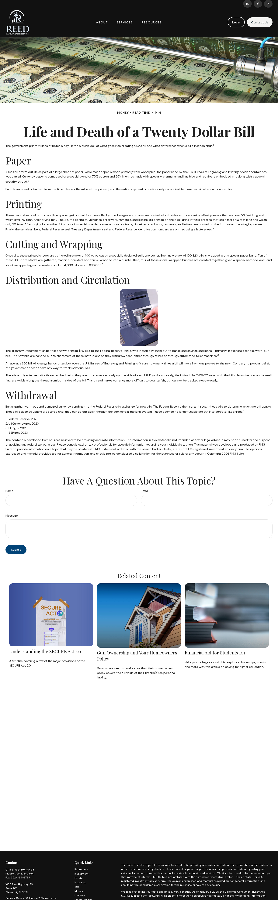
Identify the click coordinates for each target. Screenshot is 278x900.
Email (144, 491)
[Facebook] (258, 4)
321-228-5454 (24, 873)
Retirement (81, 869)
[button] (102, 22)
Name (9, 491)
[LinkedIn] (247, 4)
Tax (77, 886)
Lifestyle (80, 895)
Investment (82, 873)
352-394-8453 (24, 869)
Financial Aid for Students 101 (215, 653)
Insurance (80, 882)
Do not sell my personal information (243, 895)
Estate (79, 878)
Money (79, 891)
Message (11, 516)
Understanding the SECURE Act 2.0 (45, 651)
